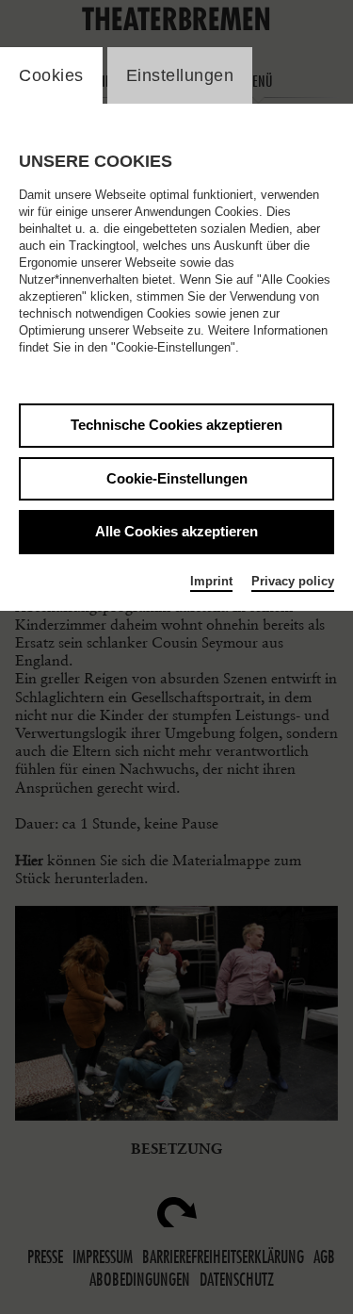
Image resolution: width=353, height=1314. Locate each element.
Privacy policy (292, 581)
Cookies (51, 75)
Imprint (211, 581)
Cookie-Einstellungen (177, 478)
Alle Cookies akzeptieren (176, 531)
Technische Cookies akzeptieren (176, 425)
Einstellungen (180, 75)
